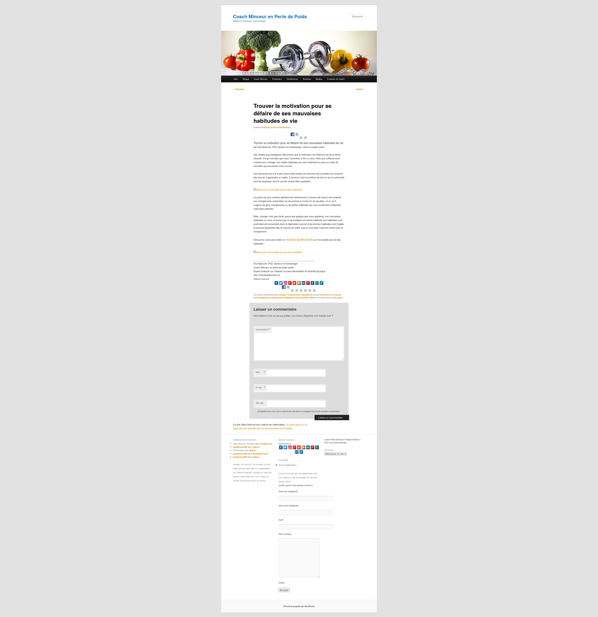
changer (282, 294)
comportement (276, 297)
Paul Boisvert (285, 127)
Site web (259, 402)
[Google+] (290, 283)
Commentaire (263, 329)
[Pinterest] (308, 283)
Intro (236, 78)
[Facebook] (276, 283)
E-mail (260, 387)
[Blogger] (299, 283)
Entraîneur (277, 78)
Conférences (292, 78)
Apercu (256, 446)
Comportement (294, 294)
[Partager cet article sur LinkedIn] (301, 138)
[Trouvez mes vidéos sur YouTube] (301, 291)
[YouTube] (294, 283)
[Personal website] (321, 283)
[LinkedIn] (303, 283)
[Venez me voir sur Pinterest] (292, 291)
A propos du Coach (335, 78)
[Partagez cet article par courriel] (305, 138)
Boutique (307, 78)
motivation (304, 297)
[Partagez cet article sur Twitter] (297, 134)
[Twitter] (281, 283)
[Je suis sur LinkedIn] (297, 291)
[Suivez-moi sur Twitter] (288, 287)
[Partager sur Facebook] (292, 134)
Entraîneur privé (260, 453)
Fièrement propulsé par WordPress (299, 606)
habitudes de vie (308, 294)
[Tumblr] (312, 283)
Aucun (288, 465)
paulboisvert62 (240, 446)
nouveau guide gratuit (298, 239)
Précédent (238, 89)
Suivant (360, 89)
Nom (260, 372)
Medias (319, 78)
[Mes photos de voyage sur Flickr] (314, 291)
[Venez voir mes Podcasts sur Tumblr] (305, 291)
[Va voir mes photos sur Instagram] (310, 291)
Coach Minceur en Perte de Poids (270, 16)
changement (263, 297)
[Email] (317, 283)
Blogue (246, 78)
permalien (338, 297)
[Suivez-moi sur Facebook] (284, 287)
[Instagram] (285, 283)
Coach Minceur (260, 78)
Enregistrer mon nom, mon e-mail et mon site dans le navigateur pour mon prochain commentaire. (299, 411)
